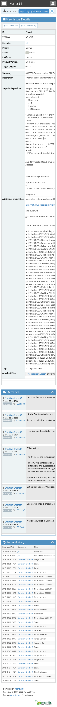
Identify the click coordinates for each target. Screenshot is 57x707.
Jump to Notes (11, 25)
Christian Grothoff (13, 398)
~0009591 (20, 493)
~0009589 (20, 454)
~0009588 (20, 437)
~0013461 (20, 527)
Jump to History (28, 25)
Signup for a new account (37, 11)
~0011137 (20, 510)
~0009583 (20, 403)
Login (21, 11)
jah (26, 43)
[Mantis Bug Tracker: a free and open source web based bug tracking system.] (43, 702)
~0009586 (20, 420)
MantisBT (19, 688)
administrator (15, 695)
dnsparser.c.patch (37, 373)
